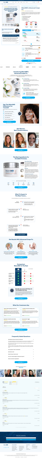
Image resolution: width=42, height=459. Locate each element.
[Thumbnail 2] (6, 25)
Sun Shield (20, 450)
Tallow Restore (21, 448)
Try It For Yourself (21, 234)
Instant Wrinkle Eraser (14, 449)
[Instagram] (5, 447)
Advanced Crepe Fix (21, 446)
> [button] (26, 427)
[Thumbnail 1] (3, 25)
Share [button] (3, 395)
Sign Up (21, 439)
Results (21, 2)
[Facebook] (4, 447)
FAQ (26, 447)
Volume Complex (14, 448)
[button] (38, 50)
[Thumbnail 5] (15, 25)
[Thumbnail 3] (9, 25)
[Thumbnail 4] (12, 25)
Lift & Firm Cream (14, 446)
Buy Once (26, 30)
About (16, 2)
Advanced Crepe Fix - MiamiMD (5, 409)
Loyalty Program (28, 449)
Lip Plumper (13, 450)
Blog (24, 2)
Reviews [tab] (4, 386)
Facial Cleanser (21, 449)
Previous (3, 14)
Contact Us (27, 448)
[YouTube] (7, 447)
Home (13, 2)
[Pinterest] (8, 447)
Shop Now (28, 97)
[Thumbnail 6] (18, 25)
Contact (27, 2)
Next (18, 14)
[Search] (36, 2)
